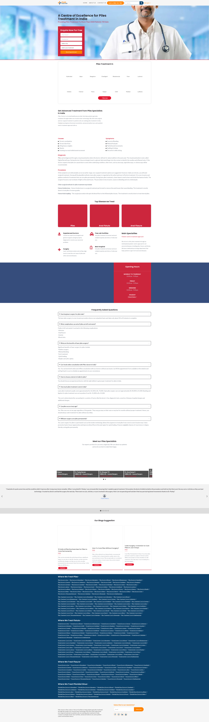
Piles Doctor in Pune (87, 591)
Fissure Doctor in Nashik (136, 674)
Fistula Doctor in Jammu (120, 628)
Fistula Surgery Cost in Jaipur (65, 647)
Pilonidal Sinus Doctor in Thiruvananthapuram (87, 696)
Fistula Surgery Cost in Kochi (115, 647)
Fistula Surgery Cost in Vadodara (90, 656)
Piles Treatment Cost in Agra (65, 597)
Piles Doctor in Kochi (89, 587)
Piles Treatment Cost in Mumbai (139, 608)
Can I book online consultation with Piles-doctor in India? (78, 365)
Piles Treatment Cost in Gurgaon (140, 601)
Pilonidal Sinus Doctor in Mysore (120, 694)
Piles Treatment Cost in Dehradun (66, 601)
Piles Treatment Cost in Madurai (103, 608)
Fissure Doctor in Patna (77, 676)
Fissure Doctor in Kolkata (92, 672)
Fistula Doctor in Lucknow (107, 630)
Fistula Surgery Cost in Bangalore (101, 640)
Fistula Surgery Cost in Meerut (119, 649)
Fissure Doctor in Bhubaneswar (125, 665)
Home (85, 3)
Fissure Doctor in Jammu (137, 669)
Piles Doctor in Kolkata (101, 587)
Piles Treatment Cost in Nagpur (84, 610)
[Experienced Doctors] (59, 234)
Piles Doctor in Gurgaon (64, 584)
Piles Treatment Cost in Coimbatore (126, 599)
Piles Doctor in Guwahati (78, 584)
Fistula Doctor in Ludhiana (121, 630)
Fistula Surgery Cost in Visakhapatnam (129, 656)
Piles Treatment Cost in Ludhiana (84, 608)
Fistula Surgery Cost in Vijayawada (109, 656)
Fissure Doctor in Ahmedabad (78, 665)
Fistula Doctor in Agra (63, 623)
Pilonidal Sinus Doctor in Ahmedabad (67, 687)
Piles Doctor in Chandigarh (135, 580)
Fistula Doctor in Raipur (77, 635)
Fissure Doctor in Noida (64, 676)
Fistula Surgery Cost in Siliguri (114, 654)
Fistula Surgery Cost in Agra (65, 640)
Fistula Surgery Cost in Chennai (85, 643)
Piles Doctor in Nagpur (130, 589)
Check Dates (132, 297)
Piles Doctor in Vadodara (84, 593)
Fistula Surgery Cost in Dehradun (122, 643)
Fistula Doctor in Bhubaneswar (92, 623)
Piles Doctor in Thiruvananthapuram (67, 593)
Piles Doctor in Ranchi (112, 591)
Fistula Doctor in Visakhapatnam (82, 637)
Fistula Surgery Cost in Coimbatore (104, 643)
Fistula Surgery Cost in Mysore (66, 652)
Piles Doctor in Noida (63, 591)
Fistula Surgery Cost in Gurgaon (66, 645)
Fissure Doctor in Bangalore (94, 665)
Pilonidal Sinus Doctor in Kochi (100, 692)
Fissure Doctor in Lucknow (122, 672)
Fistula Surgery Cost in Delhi (139, 643)
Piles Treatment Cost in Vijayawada (110, 615)
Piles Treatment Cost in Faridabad (102, 601)
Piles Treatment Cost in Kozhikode (137, 606)
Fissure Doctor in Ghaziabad (125, 667)
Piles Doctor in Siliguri (124, 591)
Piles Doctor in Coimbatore (78, 582)
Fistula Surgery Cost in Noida (116, 652)
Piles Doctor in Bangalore (91, 580)
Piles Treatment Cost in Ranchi (100, 613)
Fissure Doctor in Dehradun (96, 667)
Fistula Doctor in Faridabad (92, 626)
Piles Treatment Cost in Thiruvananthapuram (69, 615)
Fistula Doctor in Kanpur (134, 628)
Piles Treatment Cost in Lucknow (66, 608)
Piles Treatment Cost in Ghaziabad (121, 601)
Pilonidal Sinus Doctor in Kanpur (83, 692)
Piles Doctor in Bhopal (105, 580)
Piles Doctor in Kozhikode (115, 587)
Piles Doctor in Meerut (91, 589)
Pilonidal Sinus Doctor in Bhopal (105, 687)
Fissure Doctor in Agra (63, 665)
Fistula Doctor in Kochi (63, 630)
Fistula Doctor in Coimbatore (139, 623)
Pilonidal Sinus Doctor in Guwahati (125, 689)
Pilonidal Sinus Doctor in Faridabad (106, 689)
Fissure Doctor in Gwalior (79, 669)
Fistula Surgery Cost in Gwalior (102, 645)
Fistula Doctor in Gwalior (64, 628)
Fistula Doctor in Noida (119, 633)
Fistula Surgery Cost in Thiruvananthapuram (69, 656)
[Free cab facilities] (92, 234)
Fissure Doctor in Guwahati (65, 669)
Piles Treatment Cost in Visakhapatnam (131, 615)
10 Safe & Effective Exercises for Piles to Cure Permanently (72, 550)
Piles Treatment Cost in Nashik (101, 610)
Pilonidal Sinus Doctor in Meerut (84, 694)
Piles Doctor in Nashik (143, 589)
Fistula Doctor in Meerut (64, 633)
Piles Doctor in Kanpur (76, 587)
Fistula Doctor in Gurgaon (122, 626)
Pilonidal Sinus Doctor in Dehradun (87, 689)
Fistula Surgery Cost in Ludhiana (84, 649)
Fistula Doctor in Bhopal (77, 623)
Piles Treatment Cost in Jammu (66, 606)
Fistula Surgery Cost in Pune (65, 654)
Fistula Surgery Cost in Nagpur (83, 652)
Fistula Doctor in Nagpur (106, 633)
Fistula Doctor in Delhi (78, 626)
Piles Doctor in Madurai (78, 589)
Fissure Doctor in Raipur (104, 676)
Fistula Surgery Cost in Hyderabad (120, 645)
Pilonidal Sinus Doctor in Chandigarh (124, 687)
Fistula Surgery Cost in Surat (131, 654)
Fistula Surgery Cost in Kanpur (99, 647)
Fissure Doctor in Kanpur (64, 672)
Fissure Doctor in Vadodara (99, 679)
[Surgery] (59, 249)
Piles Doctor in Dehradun (93, 582)
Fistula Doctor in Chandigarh (108, 623)
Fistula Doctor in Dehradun (65, 626)
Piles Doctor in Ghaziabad (133, 582)
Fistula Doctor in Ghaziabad (108, 626)
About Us (92, 3)
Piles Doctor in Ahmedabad (76, 580)
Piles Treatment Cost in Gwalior (85, 603)
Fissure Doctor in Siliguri (132, 676)
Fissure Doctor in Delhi (110, 667)
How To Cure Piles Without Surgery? (105, 548)
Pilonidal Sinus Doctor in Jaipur (65, 692)
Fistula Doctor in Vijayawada (65, 637)
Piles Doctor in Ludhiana (64, 589)
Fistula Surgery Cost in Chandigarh (67, 643)
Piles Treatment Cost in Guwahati (66, 603)
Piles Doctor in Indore (119, 584)
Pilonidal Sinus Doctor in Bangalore (87, 687)
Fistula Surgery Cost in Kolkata (132, 647)
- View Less (105, 98)
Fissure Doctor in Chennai (64, 667)
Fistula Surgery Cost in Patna (132, 652)
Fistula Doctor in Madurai (136, 630)
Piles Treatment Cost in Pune (65, 613)
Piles (59, 158)
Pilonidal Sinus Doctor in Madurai (66, 694)
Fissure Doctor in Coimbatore (80, 667)
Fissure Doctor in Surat (64, 679)
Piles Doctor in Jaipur (131, 584)
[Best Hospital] (91, 247)
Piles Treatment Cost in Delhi (84, 601)
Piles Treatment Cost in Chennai (107, 599)
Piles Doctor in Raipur (99, 591)
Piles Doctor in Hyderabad (105, 584)
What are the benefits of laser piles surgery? (74, 343)
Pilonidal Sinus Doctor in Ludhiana (137, 692)
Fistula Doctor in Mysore (92, 633)
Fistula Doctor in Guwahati (138, 626)
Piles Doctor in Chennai (64, 582)
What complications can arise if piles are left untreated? (78, 324)
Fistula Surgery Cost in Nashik (99, 652)
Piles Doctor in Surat (137, 591)
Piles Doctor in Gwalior (91, 584)
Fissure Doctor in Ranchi (118, 676)
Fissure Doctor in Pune (90, 676)
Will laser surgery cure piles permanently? (73, 418)
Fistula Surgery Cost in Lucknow (66, 649)
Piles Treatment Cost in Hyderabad (104, 603)
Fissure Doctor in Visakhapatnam (132, 679)
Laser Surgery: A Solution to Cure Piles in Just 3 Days (137, 547)
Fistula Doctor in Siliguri (104, 635)
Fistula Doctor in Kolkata (77, 630)
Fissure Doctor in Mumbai (93, 674)
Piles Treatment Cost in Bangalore (103, 597)
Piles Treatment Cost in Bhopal (121, 597)
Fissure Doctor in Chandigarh (141, 665)
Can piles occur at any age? (68, 406)
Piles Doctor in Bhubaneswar (119, 580)
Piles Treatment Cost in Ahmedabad (83, 597)
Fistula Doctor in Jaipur (107, 628)
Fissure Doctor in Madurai (64, 674)
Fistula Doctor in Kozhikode (92, 630)
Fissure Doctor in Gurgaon (140, 667)
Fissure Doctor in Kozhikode (107, 672)
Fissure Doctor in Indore (110, 669)
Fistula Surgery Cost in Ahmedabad (83, 640)
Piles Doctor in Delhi (106, 582)
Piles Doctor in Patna (75, 591)
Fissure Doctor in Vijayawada (115, 679)
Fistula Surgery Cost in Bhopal (119, 640)
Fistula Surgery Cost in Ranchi (98, 654)
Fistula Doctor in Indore (94, 628)
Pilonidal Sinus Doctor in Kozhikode (119, 692)
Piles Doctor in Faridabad (119, 582)
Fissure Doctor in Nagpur (122, 674)
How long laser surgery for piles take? (72, 314)
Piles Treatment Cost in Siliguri (117, 613)
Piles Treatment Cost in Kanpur (83, 606)
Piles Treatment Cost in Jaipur (139, 603)
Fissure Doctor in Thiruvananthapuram (81, 679)
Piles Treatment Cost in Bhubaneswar (67, 599)
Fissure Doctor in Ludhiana (137, 672)
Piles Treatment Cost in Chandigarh (88, 599)
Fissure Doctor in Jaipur (124, 669)
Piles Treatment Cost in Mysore (66, 610)
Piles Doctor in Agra (63, 580)
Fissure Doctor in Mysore (107, 674)
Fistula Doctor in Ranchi (90, 635)
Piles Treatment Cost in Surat (134, 613)
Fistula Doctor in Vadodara (138, 635)
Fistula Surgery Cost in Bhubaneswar (137, 640)
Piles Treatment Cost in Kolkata (118, 606)
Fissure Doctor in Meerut (78, 674)
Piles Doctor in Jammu (63, 587)
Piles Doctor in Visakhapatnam (114, 593)
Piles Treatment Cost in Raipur (82, 613)
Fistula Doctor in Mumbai (78, 633)
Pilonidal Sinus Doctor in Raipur (138, 694)
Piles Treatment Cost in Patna (135, 610)
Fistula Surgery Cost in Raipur (81, 654)
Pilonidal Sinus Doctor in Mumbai (102, 694)
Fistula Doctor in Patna (133, 633)
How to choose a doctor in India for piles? (73, 377)
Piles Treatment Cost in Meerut (121, 608)
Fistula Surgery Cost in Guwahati (84, 645)
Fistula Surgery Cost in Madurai (102, 649)
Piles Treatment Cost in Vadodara (91, 615)
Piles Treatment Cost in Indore (122, 603)
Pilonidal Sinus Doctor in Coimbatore (67, 689)
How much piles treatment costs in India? (73, 387)
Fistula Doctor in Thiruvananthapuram (120, 635)
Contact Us (102, 3)
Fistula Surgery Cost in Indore (137, 645)
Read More (62, 568)
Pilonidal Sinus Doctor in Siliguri (66, 696)
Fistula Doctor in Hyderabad (79, 628)
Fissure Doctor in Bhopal (109, 665)
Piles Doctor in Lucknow (130, 587)
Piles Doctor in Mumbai (104, 589)
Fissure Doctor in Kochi (78, 672)
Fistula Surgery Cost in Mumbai (136, 649)
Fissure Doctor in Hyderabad (95, 669)
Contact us (61, 123)
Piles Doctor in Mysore (117, 589)
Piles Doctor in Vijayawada (98, 593)
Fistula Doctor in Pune (63, 635)
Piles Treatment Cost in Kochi (101, 606)
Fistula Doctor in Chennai (123, 623)
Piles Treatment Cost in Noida (118, 610)
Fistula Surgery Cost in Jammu (82, 647)
